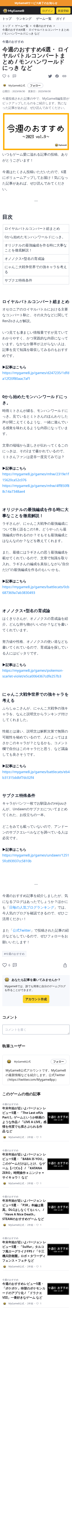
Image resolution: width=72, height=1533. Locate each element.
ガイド (60, 18)
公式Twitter (22, 930)
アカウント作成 (36, 999)
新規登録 (63, 10)
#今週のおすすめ (14, 954)
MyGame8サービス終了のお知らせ (36, 3)
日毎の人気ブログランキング (31, 907)
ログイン (47, 10)
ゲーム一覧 (43, 18)
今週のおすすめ (42, 26)
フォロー (35, 85)
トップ (7, 18)
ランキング (23, 18)
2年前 (29, 1137)
